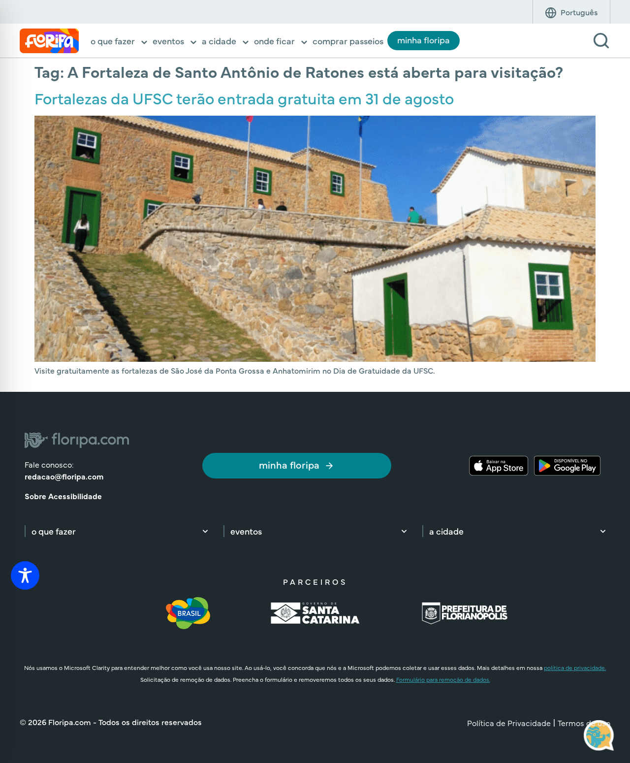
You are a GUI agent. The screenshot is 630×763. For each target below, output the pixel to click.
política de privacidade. (575, 667)
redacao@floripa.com (64, 476)
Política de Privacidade (509, 723)
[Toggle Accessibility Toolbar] (25, 575)
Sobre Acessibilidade (63, 495)
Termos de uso (584, 723)
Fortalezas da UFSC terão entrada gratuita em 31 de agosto (244, 98)
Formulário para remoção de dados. (443, 679)
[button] (120, 41)
